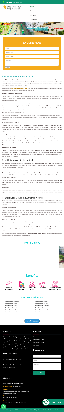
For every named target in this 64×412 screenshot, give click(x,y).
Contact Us (33, 19)
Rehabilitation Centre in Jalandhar (42, 309)
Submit (39, 373)
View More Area (32, 321)
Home (32, 6)
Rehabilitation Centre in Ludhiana (41, 303)
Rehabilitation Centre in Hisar (11, 305)
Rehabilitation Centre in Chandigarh (12, 301)
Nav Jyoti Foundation (9, 362)
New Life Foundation (9, 367)
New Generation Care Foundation (12, 364)
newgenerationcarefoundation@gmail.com (14, 402)
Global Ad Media (54, 410)
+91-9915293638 (14, 2)
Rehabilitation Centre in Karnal (41, 307)
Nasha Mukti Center (38, 342)
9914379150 (6, 398)
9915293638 (14, 398)
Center (32, 11)
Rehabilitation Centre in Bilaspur (11, 309)
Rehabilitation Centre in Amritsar (11, 307)
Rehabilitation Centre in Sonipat (11, 311)
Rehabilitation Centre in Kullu (11, 303)
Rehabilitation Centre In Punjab (12, 359)
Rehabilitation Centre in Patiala (11, 313)
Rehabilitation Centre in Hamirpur (41, 305)
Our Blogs (33, 15)
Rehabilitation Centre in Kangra (41, 311)
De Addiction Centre (39, 339)
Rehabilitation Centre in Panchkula (42, 313)
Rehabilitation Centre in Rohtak (41, 301)
